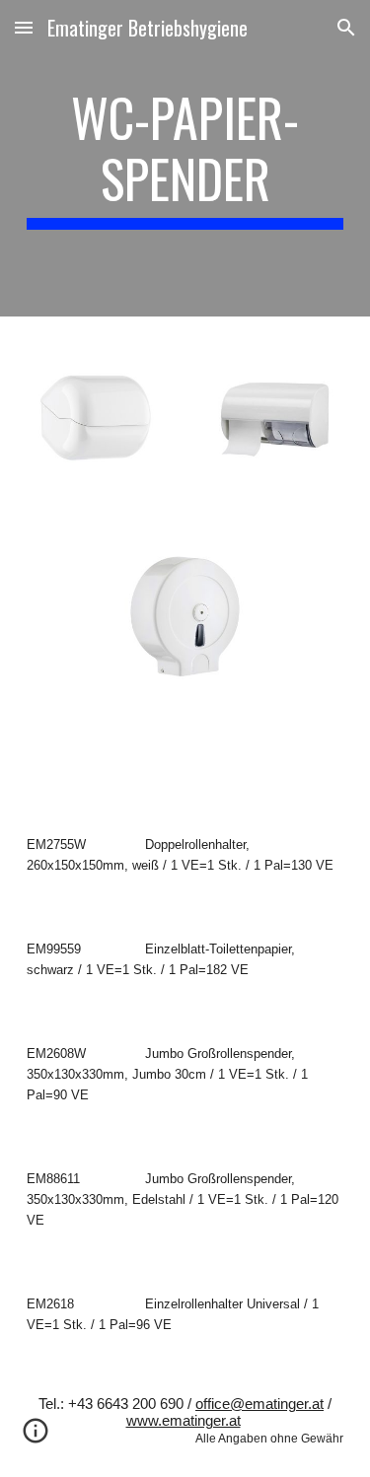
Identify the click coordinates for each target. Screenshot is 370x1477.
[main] (185, 158)
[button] (23, 27)
